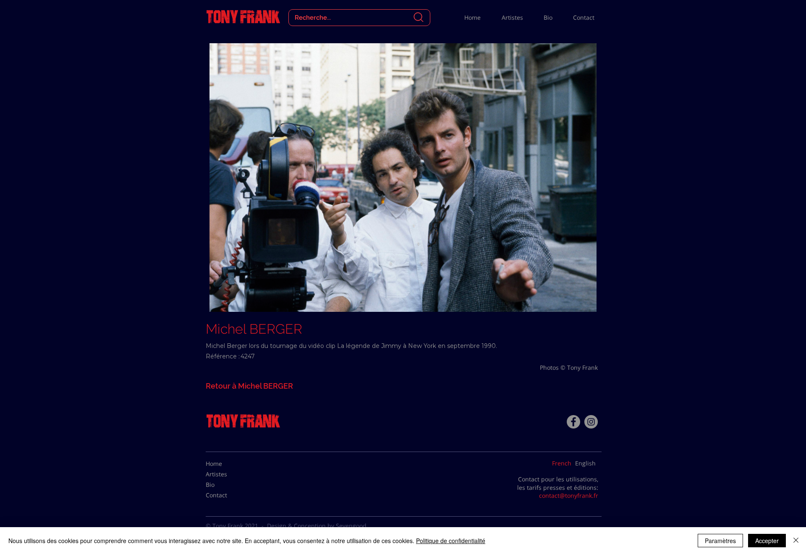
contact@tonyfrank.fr (568, 495)
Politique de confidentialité (450, 540)
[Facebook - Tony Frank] (573, 422)
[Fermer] (796, 540)
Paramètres (720, 540)
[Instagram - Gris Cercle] (591, 422)
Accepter (767, 540)
